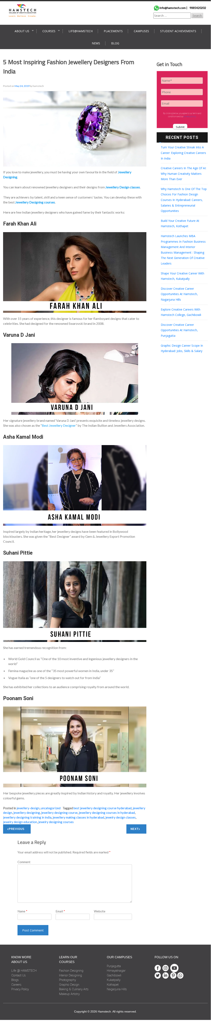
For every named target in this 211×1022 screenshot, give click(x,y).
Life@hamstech (81, 31)
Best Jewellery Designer (59, 425)
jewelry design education (20, 822)
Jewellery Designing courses (35, 202)
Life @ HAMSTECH (24, 970)
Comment (23, 862)
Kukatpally (113, 980)
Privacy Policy (20, 989)
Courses (48, 31)
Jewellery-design (28, 808)
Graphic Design (69, 985)
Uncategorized (51, 808)
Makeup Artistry (69, 994)
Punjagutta (114, 966)
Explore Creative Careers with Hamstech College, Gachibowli (181, 312)
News (96, 43)
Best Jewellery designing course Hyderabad (102, 808)
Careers (16, 985)
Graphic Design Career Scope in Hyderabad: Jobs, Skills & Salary (182, 348)
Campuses (141, 31)
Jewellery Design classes (122, 187)
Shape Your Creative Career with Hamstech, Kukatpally (182, 276)
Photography (67, 980)
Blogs (15, 980)
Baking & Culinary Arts (74, 989)
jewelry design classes (120, 817)
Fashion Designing (71, 970)
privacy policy (190, 116)
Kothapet (113, 985)
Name (22, 911)
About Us (22, 31)
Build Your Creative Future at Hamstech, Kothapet (180, 223)
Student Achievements (178, 31)
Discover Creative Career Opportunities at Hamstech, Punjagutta (179, 330)
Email (60, 911)
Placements (113, 31)
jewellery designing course (59, 812)
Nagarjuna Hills (117, 989)
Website (99, 911)
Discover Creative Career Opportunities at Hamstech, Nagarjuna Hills (179, 294)
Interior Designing (70, 975)
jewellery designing (26, 812)
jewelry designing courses (56, 822)
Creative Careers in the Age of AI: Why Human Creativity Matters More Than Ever (183, 173)
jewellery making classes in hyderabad (78, 817)
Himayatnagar (116, 970)
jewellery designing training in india (27, 817)
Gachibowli (114, 975)
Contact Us (18, 975)
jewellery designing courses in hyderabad (107, 812)
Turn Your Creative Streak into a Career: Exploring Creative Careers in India (183, 152)
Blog (115, 43)
